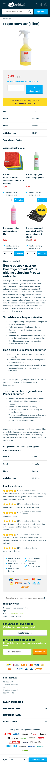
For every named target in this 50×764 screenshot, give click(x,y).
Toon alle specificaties (13, 140)
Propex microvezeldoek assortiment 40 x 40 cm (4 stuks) (13, 178)
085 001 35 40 (16, 616)
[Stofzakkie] (16, 4)
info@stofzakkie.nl (15, 613)
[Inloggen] (41, 4)
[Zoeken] (29, 11)
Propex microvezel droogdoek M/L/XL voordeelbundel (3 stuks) (34, 232)
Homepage (7, 19)
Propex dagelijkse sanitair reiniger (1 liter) (11, 231)
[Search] (44, 598)
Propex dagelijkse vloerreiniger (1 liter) (35, 175)
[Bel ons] (37, 4)
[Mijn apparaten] (45, 4)
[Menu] (4, 4)
